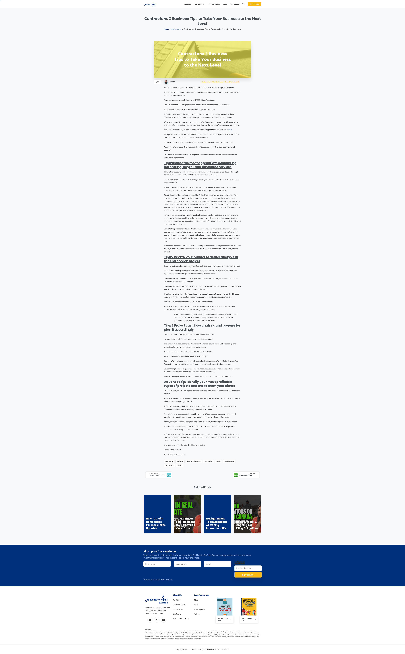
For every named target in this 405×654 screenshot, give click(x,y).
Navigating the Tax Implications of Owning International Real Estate (217, 523)
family (218, 461)
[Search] (243, 4)
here (230, 130)
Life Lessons (176, 29)
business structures (193, 461)
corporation (208, 461)
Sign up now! (248, 575)
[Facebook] (150, 619)
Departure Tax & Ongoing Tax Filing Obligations (247, 525)
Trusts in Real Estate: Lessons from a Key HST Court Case (185, 523)
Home (166, 29)
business (180, 461)
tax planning (169, 465)
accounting (169, 461)
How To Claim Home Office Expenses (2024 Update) (155, 523)
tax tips (180, 465)
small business (229, 461)
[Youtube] (163, 619)
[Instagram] (156, 619)
